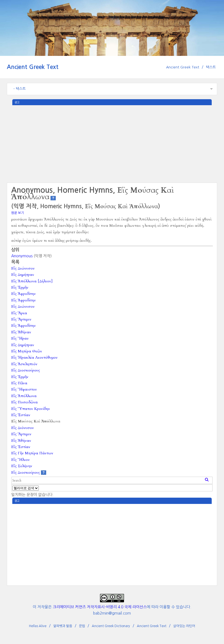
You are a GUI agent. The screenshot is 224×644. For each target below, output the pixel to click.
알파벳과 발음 (62, 626)
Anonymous (22, 256)
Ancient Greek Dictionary (111, 626)
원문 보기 (17, 212)
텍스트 (211, 67)
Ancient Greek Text (32, 67)
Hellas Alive (37, 626)
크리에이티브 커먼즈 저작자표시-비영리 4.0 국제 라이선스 (100, 607)
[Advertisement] (112, 143)
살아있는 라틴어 (184, 626)
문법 (82, 626)
